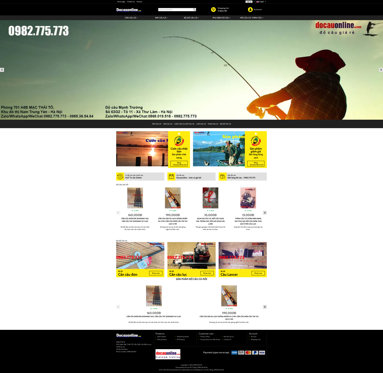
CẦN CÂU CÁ (130, 18)
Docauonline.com (182, 367)
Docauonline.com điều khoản (210, 339)
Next (381, 70)
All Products (181, 339)
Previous (2, 70)
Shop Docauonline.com (180, 164)
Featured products (183, 337)
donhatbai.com (198, 370)
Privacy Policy (205, 337)
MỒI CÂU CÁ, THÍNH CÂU (251, 18)
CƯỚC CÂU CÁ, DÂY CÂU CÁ (184, 124)
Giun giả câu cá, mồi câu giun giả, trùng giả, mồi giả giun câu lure (210, 221)
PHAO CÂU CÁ (213, 124)
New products (162, 339)
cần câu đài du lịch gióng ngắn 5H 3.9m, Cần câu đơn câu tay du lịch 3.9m (173, 221)
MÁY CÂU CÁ (160, 18)
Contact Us (131, 2)
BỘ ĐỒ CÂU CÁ (190, 18)
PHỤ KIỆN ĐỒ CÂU (221, 18)
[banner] (191, 70)
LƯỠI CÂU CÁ (201, 124)
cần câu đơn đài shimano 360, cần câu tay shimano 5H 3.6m (154, 316)
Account (139, 2)
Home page (121, 2)
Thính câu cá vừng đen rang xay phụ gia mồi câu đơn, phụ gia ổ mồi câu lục (248, 221)
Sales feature (161, 337)
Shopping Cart (256, 339)
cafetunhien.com (187, 370)
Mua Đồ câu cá (229, 337)
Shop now (156, 273)
